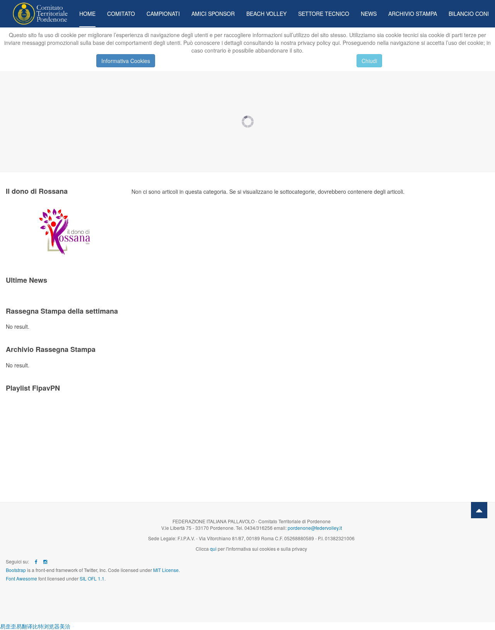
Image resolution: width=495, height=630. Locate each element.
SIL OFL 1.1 (92, 578)
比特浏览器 (46, 626)
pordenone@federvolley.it (315, 527)
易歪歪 (8, 626)
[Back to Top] (479, 510)
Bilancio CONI (469, 13)
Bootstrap (16, 570)
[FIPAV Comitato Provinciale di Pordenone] (37, 10)
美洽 (65, 626)
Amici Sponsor (213, 13)
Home (87, 13)
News (369, 13)
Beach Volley (266, 13)
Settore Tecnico (323, 13)
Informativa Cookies (125, 61)
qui (213, 548)
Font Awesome (21, 578)
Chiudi (369, 61)
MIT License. (166, 570)
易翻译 (24, 626)
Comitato (121, 13)
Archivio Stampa (412, 13)
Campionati (163, 13)
